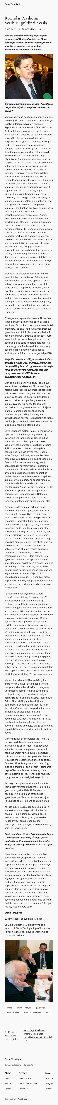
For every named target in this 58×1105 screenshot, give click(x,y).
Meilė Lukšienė (12, 1012)
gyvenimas (40, 1008)
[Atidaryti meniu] (51, 4)
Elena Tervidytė (12, 4)
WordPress (22, 1099)
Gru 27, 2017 (10, 29)
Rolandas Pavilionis (32, 1012)
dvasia (9, 1008)
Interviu (42, 29)
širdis (48, 1012)
